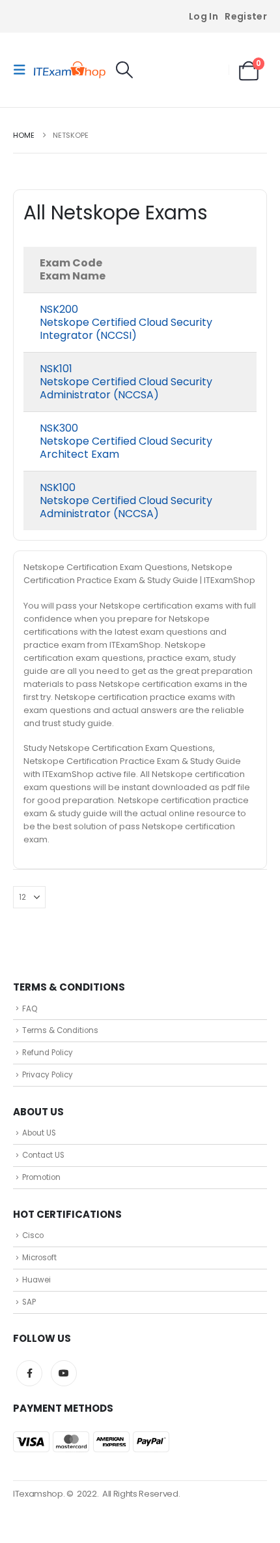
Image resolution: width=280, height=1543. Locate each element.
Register (246, 16)
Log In (203, 16)
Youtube (64, 1373)
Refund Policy (47, 1052)
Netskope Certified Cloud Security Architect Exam (126, 448)
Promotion (41, 1177)
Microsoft (39, 1257)
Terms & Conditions (60, 1030)
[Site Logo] (69, 70)
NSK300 (59, 428)
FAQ (29, 1009)
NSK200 (59, 309)
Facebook (29, 1373)
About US (39, 1133)
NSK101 (56, 368)
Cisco (33, 1235)
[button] (23, 70)
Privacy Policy (47, 1075)
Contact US (43, 1155)
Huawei (36, 1280)
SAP (29, 1302)
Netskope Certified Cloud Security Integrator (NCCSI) (126, 329)
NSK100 (58, 487)
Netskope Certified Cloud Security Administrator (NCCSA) (126, 388)
